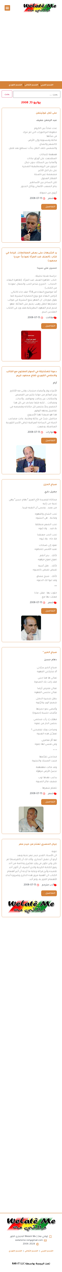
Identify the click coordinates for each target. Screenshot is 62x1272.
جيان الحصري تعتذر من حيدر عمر (38, 844)
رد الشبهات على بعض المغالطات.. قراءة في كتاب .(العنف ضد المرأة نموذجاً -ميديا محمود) (31, 257)
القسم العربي (47, 85)
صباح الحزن (50, 484)
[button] (7, 8)
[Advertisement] (31, 48)
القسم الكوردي (15, 85)
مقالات (50, 318)
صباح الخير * (50, 652)
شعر (51, 198)
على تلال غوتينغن (46, 113)
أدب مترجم (48, 885)
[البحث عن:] (36, 94)
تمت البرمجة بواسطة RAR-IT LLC (31, 1264)
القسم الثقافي (31, 85)
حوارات (50, 432)
